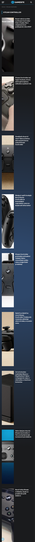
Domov (3, 7)
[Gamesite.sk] (18, 2)
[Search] (31, 2)
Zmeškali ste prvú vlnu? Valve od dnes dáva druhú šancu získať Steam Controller (22, 140)
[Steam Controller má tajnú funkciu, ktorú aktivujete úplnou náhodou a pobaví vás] (8, 104)
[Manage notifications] (2, 539)
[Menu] (3, 2)
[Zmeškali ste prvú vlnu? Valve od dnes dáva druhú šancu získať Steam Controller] (8, 162)
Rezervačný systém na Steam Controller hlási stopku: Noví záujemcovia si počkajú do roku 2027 (23, 23)
